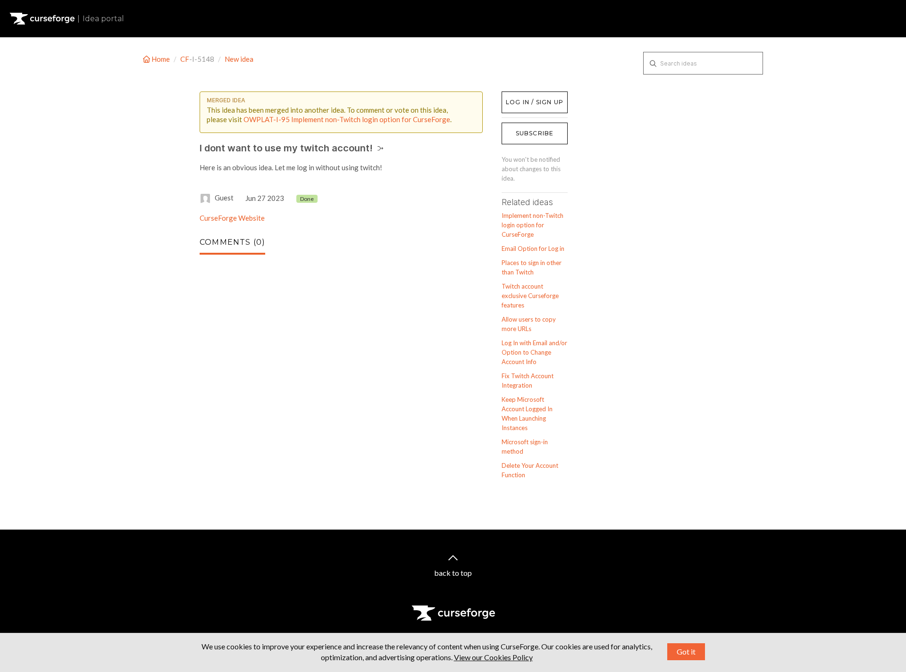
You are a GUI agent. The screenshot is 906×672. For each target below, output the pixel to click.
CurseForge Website (232, 218)
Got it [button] (686, 651)
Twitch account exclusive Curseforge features (530, 295)
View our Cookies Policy (493, 657)
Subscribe (535, 133)
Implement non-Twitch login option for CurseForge (532, 225)
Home (160, 59)
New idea (239, 59)
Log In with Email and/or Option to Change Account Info (534, 352)
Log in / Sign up (525, 96)
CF (184, 59)
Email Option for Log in (533, 248)
